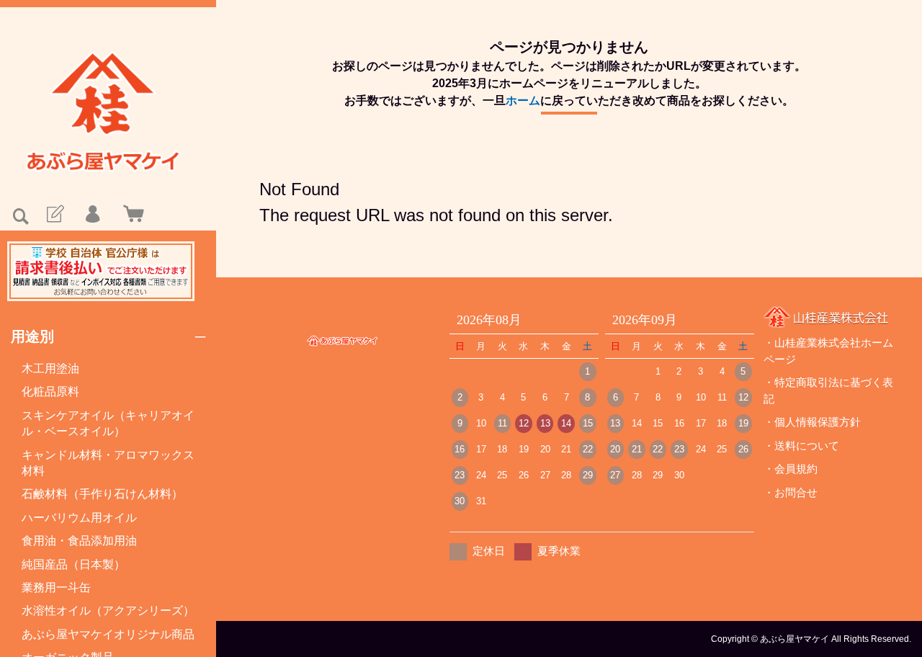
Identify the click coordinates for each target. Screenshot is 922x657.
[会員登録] (54, 215)
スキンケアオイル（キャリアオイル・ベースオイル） (108, 423)
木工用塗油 (50, 368)
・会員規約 (791, 468)
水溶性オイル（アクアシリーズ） (108, 610)
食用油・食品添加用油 (79, 541)
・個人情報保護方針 (812, 422)
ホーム (523, 100)
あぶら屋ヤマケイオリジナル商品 (108, 634)
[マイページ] (92, 215)
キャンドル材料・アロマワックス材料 (108, 463)
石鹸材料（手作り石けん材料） (102, 494)
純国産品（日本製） (73, 564)
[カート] (130, 215)
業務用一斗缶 (56, 587)
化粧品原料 (50, 391)
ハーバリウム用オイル (79, 517)
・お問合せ (791, 492)
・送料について (801, 445)
